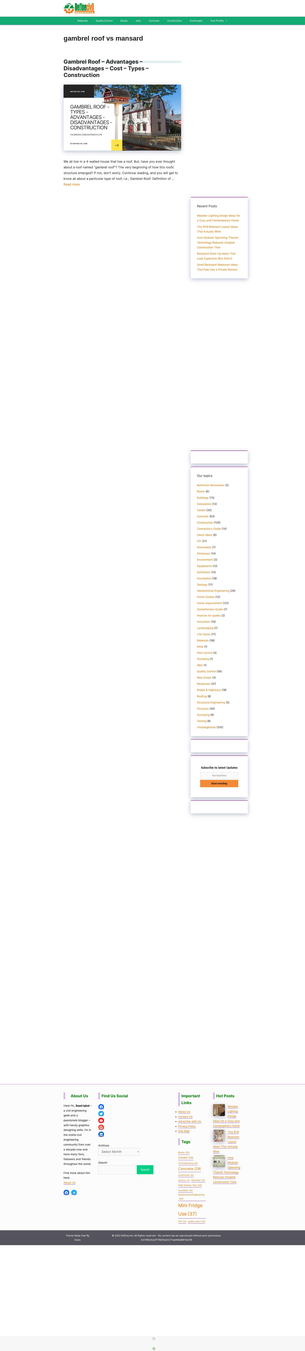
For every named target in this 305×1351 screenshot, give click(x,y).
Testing (201, 721)
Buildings (203, 497)
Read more (72, 184)
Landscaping (205, 628)
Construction (174, 20)
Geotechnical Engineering (213, 590)
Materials (83, 20)
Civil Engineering (188, 1163)
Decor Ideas (204, 534)
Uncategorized (206, 727)
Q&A (200, 665)
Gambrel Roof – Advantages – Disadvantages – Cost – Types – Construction (106, 68)
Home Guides (205, 597)
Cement (185, 1157)
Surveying (203, 714)
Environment (205, 559)
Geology (202, 584)
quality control (196, 1221)
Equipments (204, 566)
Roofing (202, 696)
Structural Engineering (211, 702)
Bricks (184, 1152)
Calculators (204, 504)
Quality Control (104, 20)
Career (201, 510)
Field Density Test (190, 1185)
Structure (203, 708)
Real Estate (204, 677)
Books (124, 20)
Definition (184, 1180)
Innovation (203, 621)
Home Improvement (209, 603)
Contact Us (185, 1116)
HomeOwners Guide (210, 609)
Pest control (204, 652)
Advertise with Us (189, 1121)
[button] (227, 21)
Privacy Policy (187, 1126)
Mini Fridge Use (190, 1210)
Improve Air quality (209, 615)
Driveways (203, 553)
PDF (182, 1221)
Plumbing (203, 659)
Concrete (154, 20)
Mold (200, 646)
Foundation (204, 578)
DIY (199, 541)
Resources (203, 683)
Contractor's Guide (209, 528)
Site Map (184, 1131)
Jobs (138, 20)
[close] (153, 1338)
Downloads (196, 20)
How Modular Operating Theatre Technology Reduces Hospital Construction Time (217, 242)
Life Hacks (203, 634)
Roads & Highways (209, 690)
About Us (70, 1182)
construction (186, 1175)
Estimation (203, 572)
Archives (103, 1145)
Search (102, 1162)
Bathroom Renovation (210, 485)
